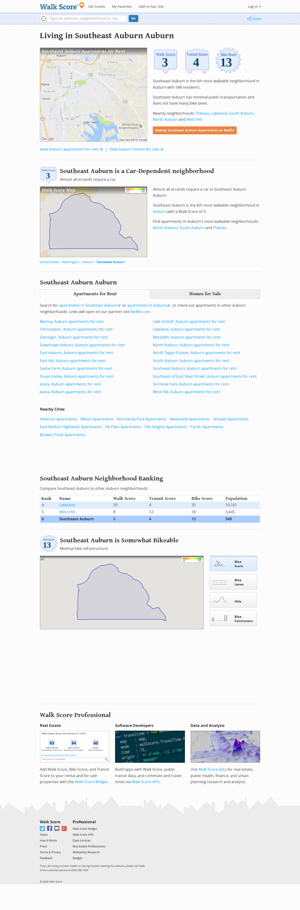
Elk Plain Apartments (123, 427)
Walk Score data (212, 769)
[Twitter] (42, 828)
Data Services (82, 840)
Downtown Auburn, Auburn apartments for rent (82, 345)
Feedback (46, 858)
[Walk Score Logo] (62, 6)
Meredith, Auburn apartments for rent (187, 337)
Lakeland (219, 113)
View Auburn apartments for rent (69, 149)
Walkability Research (86, 852)
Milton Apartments (97, 419)
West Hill (194, 119)
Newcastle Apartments (190, 419)
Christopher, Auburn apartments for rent (76, 329)
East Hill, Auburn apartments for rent (72, 361)
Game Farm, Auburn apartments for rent (76, 368)
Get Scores (96, 7)
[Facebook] (49, 828)
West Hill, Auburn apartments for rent (186, 392)
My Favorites (122, 7)
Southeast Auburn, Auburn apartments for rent (195, 368)
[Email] (57, 828)
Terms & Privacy (50, 852)
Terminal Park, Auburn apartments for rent (191, 384)
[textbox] (87, 18)
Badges (77, 858)
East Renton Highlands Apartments (71, 427)
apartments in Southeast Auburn (88, 305)
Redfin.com (140, 312)
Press (43, 846)
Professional (84, 822)
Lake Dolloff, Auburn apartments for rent (189, 321)
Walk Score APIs (146, 782)
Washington (70, 262)
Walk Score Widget (91, 782)
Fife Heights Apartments (166, 427)
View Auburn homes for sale (134, 149)
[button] (43, 18)
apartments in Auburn (147, 305)
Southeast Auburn (111, 262)
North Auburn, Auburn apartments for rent (191, 345)
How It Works (48, 840)
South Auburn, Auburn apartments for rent (191, 361)
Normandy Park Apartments (142, 419)
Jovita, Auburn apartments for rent (70, 384)
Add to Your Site (151, 7)
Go (133, 18)
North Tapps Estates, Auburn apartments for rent (196, 353)
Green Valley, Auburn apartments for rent (76, 376)
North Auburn (165, 119)
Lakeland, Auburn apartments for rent (186, 329)
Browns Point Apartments (63, 435)
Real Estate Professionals (89, 846)
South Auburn (241, 113)
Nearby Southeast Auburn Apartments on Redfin (194, 130)
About (44, 834)
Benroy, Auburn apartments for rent (72, 321)
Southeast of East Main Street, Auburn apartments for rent (205, 376)
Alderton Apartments (58, 419)
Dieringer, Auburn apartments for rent (74, 337)
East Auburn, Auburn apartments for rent (76, 353)
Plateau (202, 113)
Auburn (87, 262)
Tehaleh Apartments (231, 419)
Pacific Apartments (207, 427)
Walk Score (50, 822)
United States (49, 262)
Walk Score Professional (75, 715)
